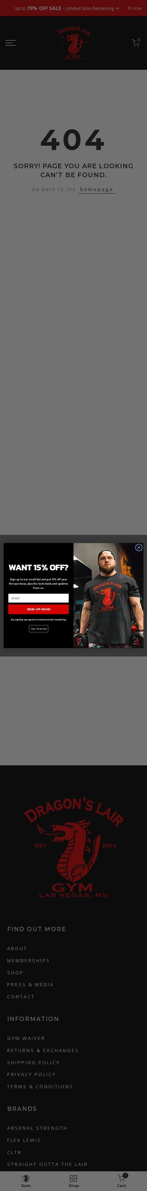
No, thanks (38, 628)
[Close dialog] (139, 547)
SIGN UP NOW (38, 609)
